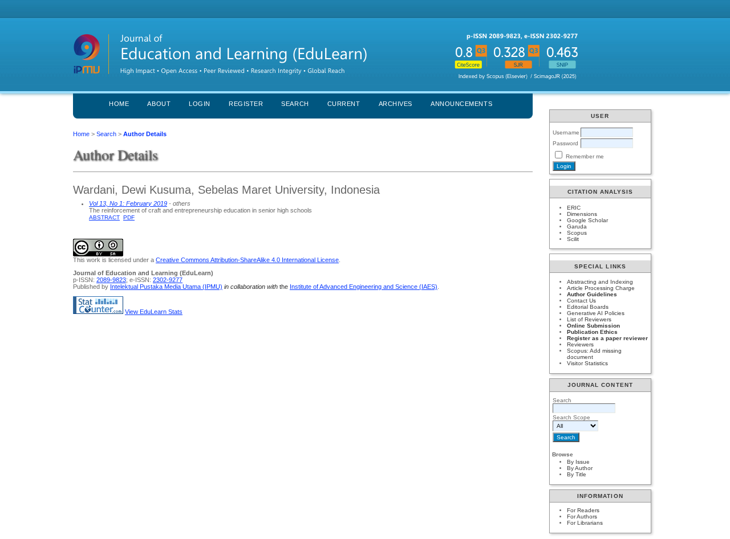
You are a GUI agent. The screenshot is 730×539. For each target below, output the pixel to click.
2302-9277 (167, 279)
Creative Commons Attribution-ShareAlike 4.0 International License (247, 259)
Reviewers (580, 344)
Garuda (577, 226)
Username (566, 132)
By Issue (578, 462)
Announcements (461, 103)
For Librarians (585, 523)
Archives (395, 103)
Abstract (104, 217)
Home (119, 103)
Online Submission (593, 325)
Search (295, 103)
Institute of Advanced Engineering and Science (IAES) (363, 286)
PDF (129, 217)
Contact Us (581, 300)
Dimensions (582, 214)
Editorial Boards (588, 307)
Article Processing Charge (601, 288)
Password (565, 143)
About (159, 103)
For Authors (582, 516)
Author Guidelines (592, 294)
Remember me (585, 156)
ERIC (574, 208)
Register (246, 103)
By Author (580, 468)
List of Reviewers (589, 319)
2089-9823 (111, 279)
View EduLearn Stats (153, 311)
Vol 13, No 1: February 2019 (128, 203)
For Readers (583, 510)
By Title (576, 474)
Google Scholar (587, 220)
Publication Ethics (592, 332)
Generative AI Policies (595, 313)
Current (343, 103)
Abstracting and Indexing (600, 282)
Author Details (145, 133)
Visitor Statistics (587, 363)
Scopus (577, 233)
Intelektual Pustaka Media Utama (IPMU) (166, 286)
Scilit (573, 239)
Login (199, 103)
